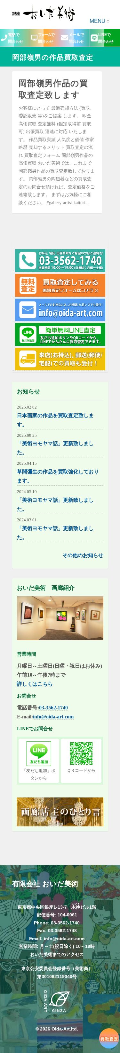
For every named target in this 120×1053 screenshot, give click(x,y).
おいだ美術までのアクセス (57, 954)
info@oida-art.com (53, 716)
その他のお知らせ (82, 555)
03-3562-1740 (53, 707)
